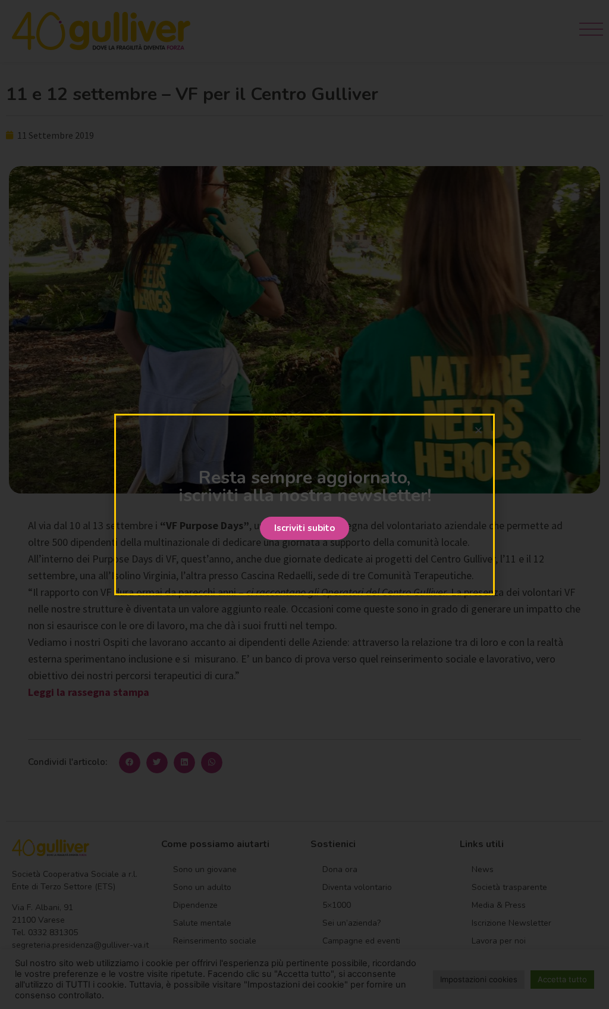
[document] (304, 504)
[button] (304, 528)
